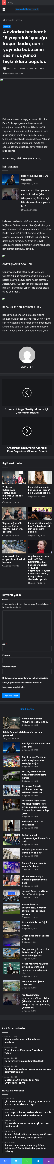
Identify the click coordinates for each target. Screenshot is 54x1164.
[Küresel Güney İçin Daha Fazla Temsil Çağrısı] (11, 895)
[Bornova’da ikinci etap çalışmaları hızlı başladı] (14, 546)
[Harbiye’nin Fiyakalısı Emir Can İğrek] (10, 179)
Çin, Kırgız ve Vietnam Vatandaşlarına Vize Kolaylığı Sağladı (34, 760)
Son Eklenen (27, 708)
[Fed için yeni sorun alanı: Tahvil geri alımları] (11, 853)
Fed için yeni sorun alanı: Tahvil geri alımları (35, 851)
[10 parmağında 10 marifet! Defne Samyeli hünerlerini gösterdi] (14, 513)
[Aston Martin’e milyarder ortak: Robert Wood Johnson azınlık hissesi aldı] (11, 968)
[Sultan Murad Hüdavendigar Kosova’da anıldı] (11, 839)
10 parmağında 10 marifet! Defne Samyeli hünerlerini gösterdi (12, 527)
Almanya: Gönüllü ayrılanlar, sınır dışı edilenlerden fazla (32, 789)
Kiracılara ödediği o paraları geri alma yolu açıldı (34, 879)
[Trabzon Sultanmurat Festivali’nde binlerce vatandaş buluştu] (14, 477)
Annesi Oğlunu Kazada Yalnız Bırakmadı (34, 865)
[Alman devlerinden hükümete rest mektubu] (11, 723)
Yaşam (19, 20)
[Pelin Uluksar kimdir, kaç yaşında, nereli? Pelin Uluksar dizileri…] (40, 477)
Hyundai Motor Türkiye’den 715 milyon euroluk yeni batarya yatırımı (34, 909)
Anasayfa (9, 20)
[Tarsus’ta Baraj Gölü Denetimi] (11, 985)
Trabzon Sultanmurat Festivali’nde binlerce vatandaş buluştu (12, 493)
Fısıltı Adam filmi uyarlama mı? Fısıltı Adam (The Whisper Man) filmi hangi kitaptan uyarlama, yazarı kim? (35, 198)
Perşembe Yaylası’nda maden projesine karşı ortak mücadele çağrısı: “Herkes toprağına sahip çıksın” (35, 807)
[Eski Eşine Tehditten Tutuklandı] (11, 825)
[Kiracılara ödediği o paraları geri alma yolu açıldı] (11, 880)
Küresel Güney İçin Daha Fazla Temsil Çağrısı (35, 893)
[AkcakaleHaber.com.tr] (27, 9)
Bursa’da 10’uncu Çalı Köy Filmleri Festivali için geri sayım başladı (40, 527)
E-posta (6, 655)
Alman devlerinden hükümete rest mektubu (35, 720)
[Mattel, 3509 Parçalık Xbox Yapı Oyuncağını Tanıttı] (11, 775)
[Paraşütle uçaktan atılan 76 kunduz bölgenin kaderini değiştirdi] (11, 953)
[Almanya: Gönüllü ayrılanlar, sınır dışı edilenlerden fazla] (11, 790)
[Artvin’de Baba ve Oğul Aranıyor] (11, 926)
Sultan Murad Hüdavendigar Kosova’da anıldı (36, 838)
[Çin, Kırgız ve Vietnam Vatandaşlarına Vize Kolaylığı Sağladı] (11, 761)
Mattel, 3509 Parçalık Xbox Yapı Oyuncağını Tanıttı (34, 774)
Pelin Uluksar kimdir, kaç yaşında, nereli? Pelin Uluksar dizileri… (39, 490)
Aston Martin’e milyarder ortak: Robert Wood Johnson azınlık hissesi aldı (35, 968)
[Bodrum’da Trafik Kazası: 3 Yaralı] (11, 940)
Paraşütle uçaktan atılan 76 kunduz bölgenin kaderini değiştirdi (36, 952)
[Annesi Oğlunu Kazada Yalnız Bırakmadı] (11, 867)
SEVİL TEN (11, 68)
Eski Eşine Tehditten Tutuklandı (32, 823)
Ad (4, 644)
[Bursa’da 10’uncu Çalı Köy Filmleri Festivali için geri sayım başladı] (40, 513)
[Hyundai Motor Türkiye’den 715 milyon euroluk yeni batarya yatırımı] (11, 908)
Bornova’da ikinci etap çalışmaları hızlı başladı (14, 559)
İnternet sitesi (9, 666)
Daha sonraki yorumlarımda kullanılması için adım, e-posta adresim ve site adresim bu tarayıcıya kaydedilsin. (25, 682)
